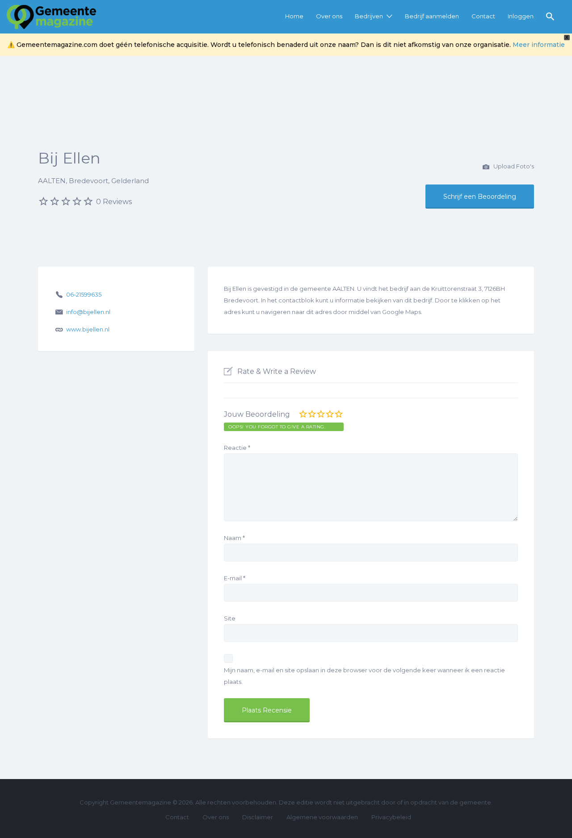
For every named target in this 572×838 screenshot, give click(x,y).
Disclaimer (257, 817)
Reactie (237, 447)
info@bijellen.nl (88, 311)
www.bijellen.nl (87, 329)
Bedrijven (369, 16)
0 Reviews (114, 201)
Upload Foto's (513, 166)
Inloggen (521, 16)
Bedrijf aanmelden (432, 16)
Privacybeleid (391, 817)
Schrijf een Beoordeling (479, 197)
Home (294, 16)
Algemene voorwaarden (322, 817)
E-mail (234, 578)
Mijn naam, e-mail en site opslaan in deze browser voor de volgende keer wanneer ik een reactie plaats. (364, 675)
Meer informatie (539, 45)
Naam (234, 537)
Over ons (329, 16)
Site (230, 618)
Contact (483, 16)
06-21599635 (83, 294)
